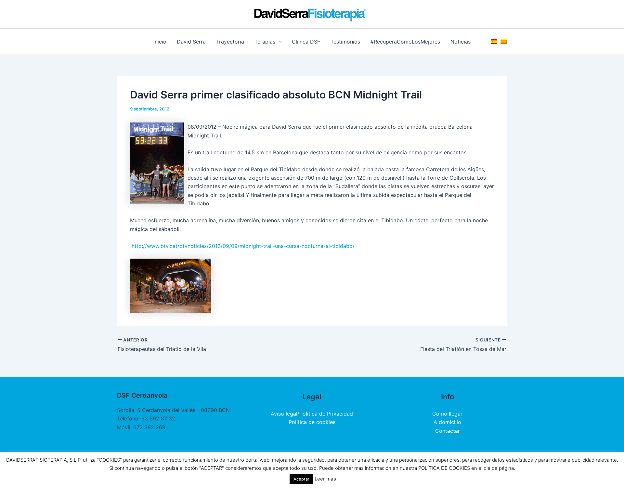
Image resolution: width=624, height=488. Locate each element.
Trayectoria (230, 41)
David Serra (191, 41)
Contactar (447, 431)
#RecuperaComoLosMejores (405, 41)
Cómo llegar (447, 413)
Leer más (325, 479)
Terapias (264, 41)
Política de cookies (312, 422)
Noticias (460, 41)
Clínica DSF (306, 41)
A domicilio (447, 422)
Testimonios (345, 41)
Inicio (159, 41)
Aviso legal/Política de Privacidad (312, 413)
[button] (278, 42)
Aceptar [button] (301, 479)
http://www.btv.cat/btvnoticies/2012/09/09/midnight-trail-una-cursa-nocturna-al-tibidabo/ (243, 246)
